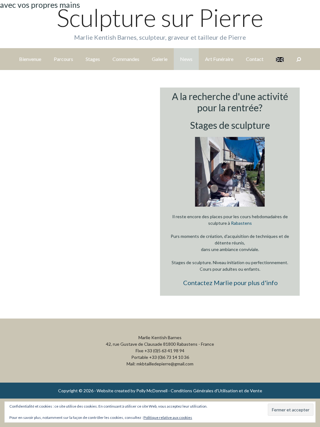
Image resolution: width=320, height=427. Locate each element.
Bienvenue (30, 59)
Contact (254, 59)
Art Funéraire (219, 59)
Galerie (160, 59)
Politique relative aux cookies (167, 417)
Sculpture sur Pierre (160, 17)
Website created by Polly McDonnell (132, 390)
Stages (93, 59)
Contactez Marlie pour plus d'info (230, 282)
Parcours (63, 59)
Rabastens (241, 223)
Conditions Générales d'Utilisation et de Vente (216, 390)
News (186, 59)
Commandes (125, 59)
